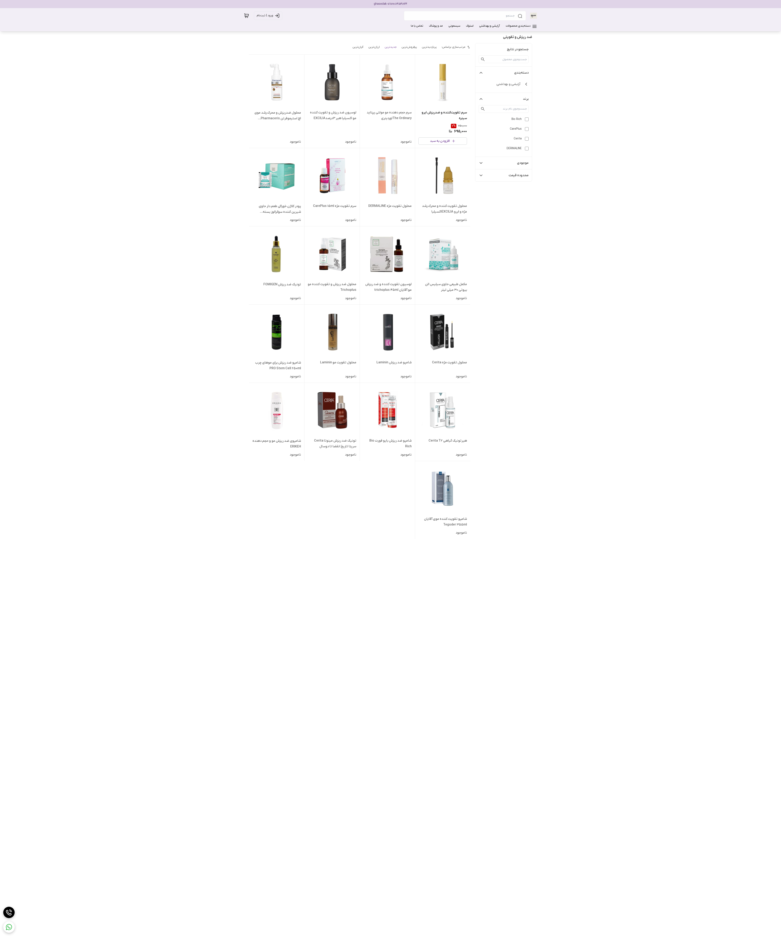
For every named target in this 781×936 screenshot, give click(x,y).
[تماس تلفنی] (9, 912)
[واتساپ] (9, 927)
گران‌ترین (357, 47)
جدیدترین (391, 47)
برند (526, 99)
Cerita (518, 139)
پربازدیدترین (429, 47)
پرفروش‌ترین (409, 47)
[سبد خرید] (246, 15)
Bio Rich (517, 119)
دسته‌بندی (521, 73)
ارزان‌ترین (374, 47)
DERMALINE (514, 148)
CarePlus (516, 129)
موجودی (523, 163)
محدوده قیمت (519, 175)
